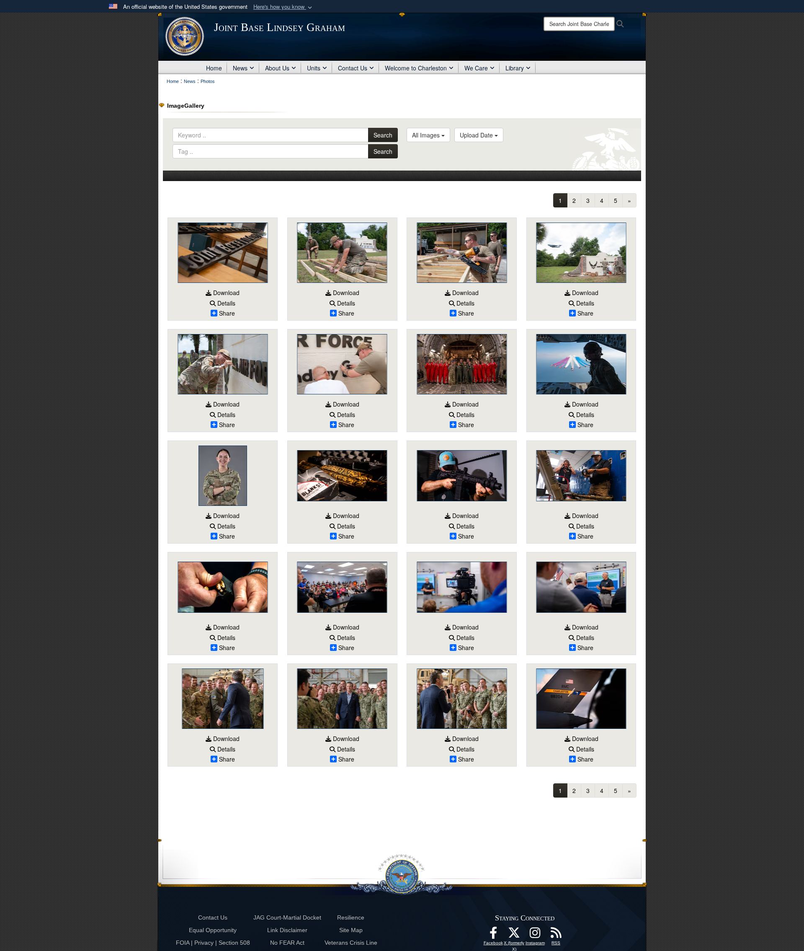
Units (313, 68)
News (240, 68)
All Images (426, 135)
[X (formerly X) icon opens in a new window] (514, 935)
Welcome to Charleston (416, 68)
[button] (283, 7)
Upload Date (477, 135)
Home (214, 68)
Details (225, 303)
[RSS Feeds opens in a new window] (556, 935)
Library (514, 68)
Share (227, 313)
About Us (277, 68)
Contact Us (352, 68)
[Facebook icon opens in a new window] (493, 935)
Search (383, 135)
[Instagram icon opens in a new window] (535, 935)
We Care (476, 68)
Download (225, 292)
